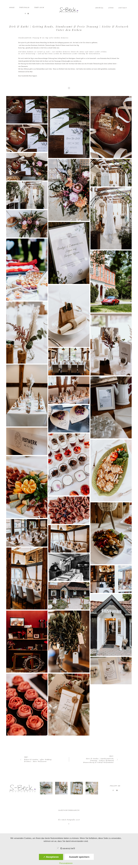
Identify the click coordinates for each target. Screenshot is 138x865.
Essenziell (68, 848)
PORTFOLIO (24, 7)
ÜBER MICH (39, 7)
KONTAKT (123, 8)
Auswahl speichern (79, 857)
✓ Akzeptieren (51, 857)
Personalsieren (66, 863)
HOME (12, 7)
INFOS (111, 8)
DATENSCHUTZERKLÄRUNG (69, 810)
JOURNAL (99, 8)
